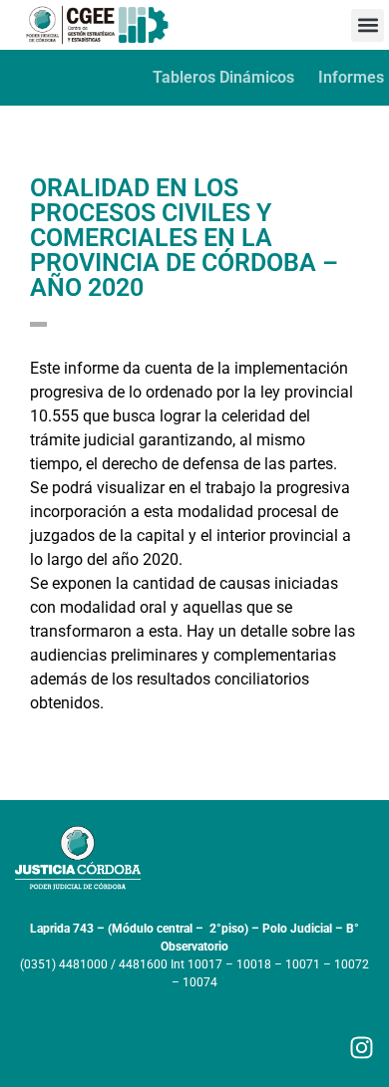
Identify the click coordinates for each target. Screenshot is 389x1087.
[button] (367, 25)
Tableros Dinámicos (223, 77)
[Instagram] (361, 1047)
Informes (351, 77)
